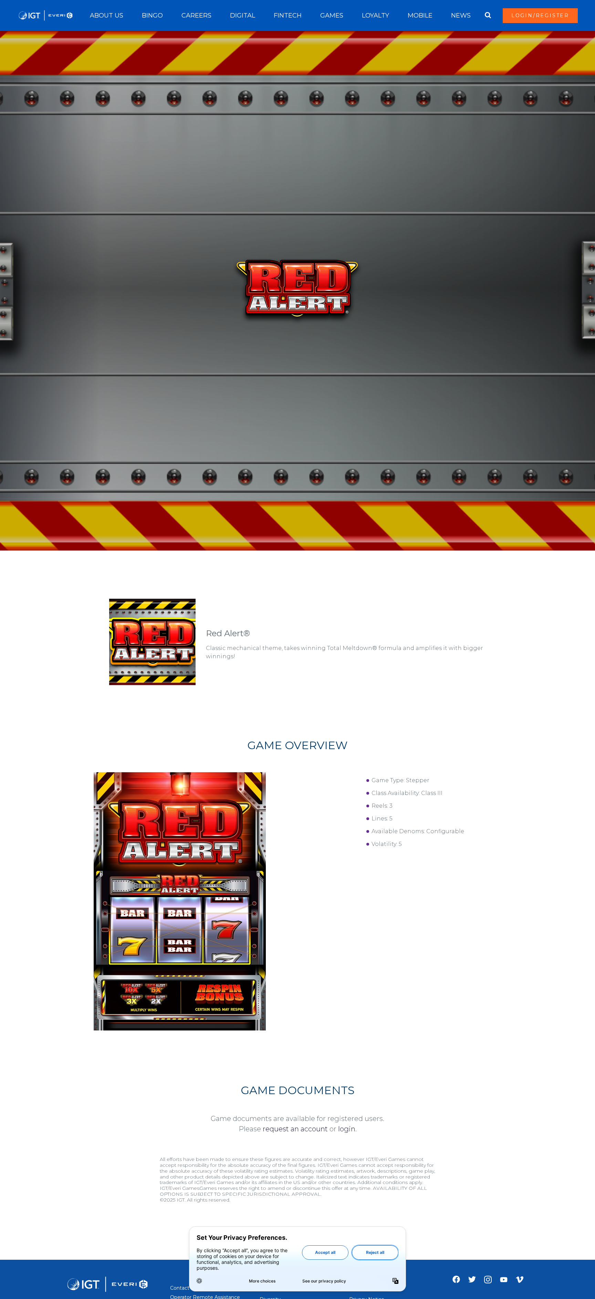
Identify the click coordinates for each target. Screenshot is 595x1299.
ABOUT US (106, 15)
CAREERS (196, 15)
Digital (242, 15)
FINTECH (288, 15)
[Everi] (45, 15)
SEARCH (488, 15)
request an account (295, 1129)
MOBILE (420, 15)
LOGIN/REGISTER (540, 15)
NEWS (461, 15)
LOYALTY (375, 15)
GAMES (331, 15)
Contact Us (183, 1288)
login (346, 1129)
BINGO (152, 15)
